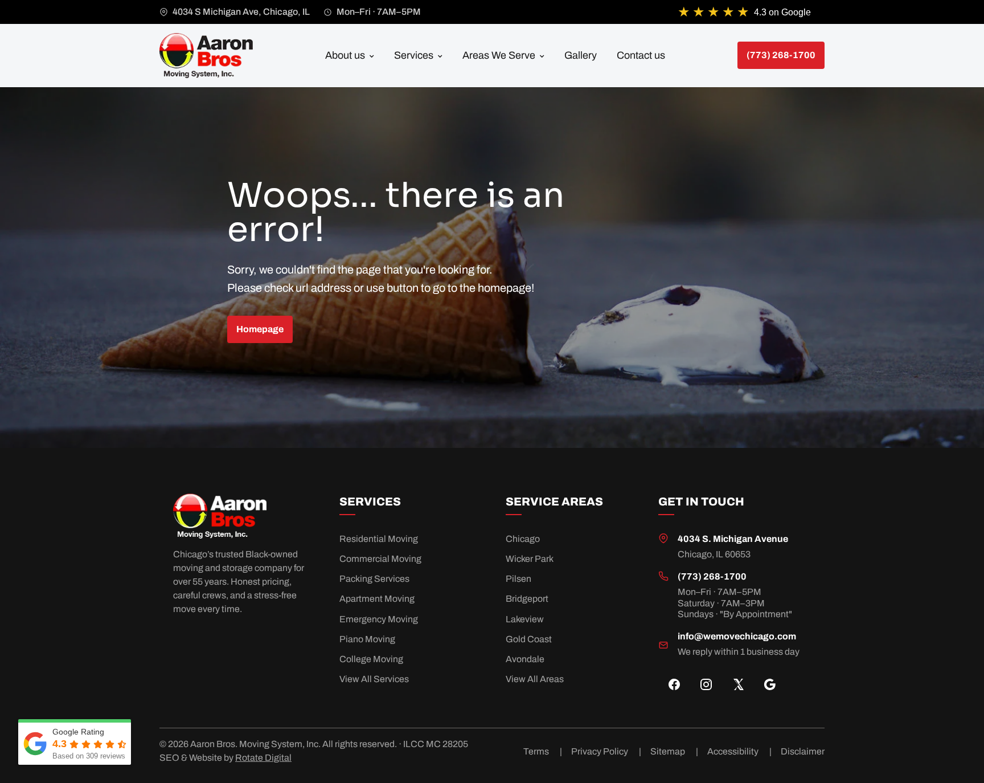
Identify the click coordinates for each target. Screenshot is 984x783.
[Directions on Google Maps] (770, 684)
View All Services (374, 679)
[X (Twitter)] (738, 684)
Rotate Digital (263, 757)
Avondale (525, 659)
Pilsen (518, 579)
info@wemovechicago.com (737, 636)
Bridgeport (527, 598)
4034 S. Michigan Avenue (733, 539)
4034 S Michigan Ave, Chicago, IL (241, 12)
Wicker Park (530, 559)
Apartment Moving (377, 598)
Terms (542, 751)
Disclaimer (803, 751)
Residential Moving (378, 539)
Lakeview (525, 619)
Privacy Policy (606, 751)
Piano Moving (367, 639)
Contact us (641, 55)
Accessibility (739, 751)
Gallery (580, 55)
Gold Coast (529, 639)
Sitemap (674, 751)
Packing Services (374, 579)
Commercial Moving (380, 559)
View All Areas (535, 679)
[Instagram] (706, 684)
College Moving (371, 659)
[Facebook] (674, 684)
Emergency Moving (378, 619)
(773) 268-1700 (712, 576)
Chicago (523, 539)
